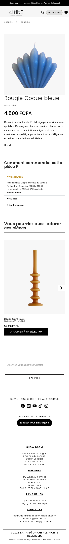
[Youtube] (34, 405)
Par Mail (13, 198)
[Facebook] (22, 405)
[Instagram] (46, 405)
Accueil (8, 22)
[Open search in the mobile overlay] (42, 12)
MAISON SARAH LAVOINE (14, 321)
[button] (34, 177)
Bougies (25, 22)
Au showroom (16, 177)
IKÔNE (14, 105)
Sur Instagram (16, 205)
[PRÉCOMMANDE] (66, 12)
